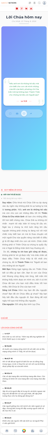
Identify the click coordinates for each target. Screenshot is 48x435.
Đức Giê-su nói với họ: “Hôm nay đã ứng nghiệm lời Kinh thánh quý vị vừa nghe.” (23, 338)
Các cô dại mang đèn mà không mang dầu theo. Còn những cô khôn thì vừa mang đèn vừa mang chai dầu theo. (23, 378)
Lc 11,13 (24, 101)
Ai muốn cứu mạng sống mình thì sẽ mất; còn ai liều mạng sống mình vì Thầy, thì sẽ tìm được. (23, 350)
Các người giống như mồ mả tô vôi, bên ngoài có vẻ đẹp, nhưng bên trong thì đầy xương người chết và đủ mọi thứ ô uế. (23, 408)
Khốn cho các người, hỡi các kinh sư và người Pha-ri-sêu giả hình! (23, 422)
